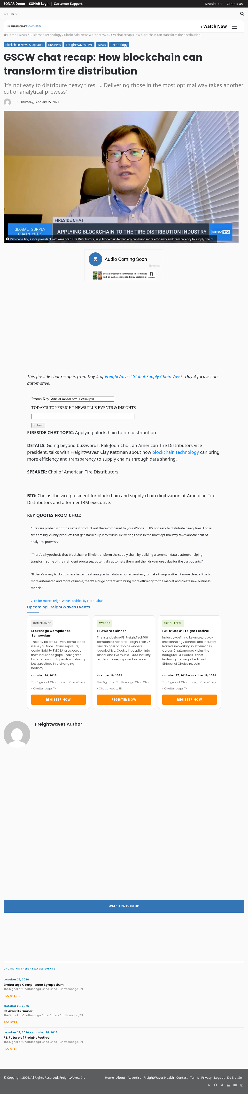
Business (36, 35)
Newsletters (213, 3)
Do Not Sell (235, 1077)
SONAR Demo (14, 3)
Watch (213, 26)
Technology (53, 35)
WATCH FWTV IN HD (124, 906)
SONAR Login (39, 3)
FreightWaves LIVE (79, 44)
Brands (9, 13)
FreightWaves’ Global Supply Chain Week (144, 376)
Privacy (206, 1077)
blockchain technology (175, 452)
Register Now (58, 699)
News (23, 35)
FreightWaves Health (159, 1077)
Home (11, 35)
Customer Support (68, 3)
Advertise (134, 1077)
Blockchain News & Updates (84, 35)
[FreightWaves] (24, 26)
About (120, 1077)
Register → (12, 996)
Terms (194, 1077)
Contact (182, 1077)
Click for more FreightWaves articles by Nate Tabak (67, 600)
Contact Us (235, 3)
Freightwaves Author (58, 724)
